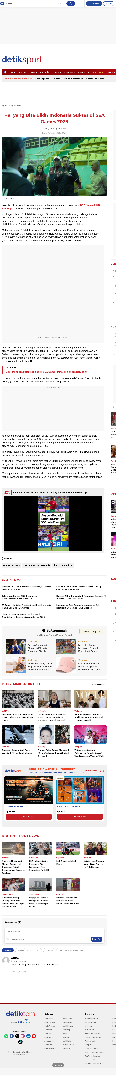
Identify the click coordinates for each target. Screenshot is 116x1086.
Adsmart (88, 1026)
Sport (5, 105)
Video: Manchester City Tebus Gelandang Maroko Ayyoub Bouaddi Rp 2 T (52, 492)
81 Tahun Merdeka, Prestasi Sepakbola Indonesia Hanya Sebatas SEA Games (26, 606)
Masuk (109, 3)
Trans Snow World (93, 1037)
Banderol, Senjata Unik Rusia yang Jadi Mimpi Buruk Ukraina (17, 751)
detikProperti (50, 1048)
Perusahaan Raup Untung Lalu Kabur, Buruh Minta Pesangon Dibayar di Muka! (13, 902)
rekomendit (90, 1060)
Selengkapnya (98, 684)
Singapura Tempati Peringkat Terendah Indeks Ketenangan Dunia (39, 902)
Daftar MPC (94, 3)
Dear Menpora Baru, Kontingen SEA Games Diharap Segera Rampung (47, 372)
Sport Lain (97, 72)
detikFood (67, 1022)
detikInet (48, 1030)
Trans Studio (90, 1041)
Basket (57, 72)
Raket (34, 72)
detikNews (48, 1018)
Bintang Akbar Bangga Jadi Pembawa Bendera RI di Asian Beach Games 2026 (81, 597)
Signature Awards (92, 1033)
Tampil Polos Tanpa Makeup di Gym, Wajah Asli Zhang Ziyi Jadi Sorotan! (53, 753)
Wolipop (67, 1030)
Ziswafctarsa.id (91, 1048)
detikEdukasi (49, 1022)
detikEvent (89, 1030)
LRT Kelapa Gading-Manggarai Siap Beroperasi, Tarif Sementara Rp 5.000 (39, 865)
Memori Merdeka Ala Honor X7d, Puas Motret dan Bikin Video (67, 900)
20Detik (66, 1037)
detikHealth (68, 1026)
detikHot (48, 1033)
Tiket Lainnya (91, 771)
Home (13, 72)
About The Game (95, 78)
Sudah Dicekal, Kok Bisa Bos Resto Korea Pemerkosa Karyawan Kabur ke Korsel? (52, 717)
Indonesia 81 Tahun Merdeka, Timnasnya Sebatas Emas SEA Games (26, 588)
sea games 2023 (11, 565)
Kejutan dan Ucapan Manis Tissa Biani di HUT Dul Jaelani (94, 864)
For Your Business (92, 1056)
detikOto (48, 1045)
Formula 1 (45, 72)
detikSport (48, 1037)
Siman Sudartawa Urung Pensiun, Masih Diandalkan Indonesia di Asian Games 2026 (23, 615)
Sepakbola (69, 72)
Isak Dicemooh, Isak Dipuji (66, 862)
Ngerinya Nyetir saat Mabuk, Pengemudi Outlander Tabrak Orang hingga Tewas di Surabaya (13, 867)
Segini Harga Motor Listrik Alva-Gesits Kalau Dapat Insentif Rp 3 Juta (17, 717)
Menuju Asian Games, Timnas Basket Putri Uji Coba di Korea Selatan (78, 588)
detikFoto (67, 1041)
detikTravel (68, 1018)
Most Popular (42, 78)
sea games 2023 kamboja (37, 565)
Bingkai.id (89, 1045)
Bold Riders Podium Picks (18, 78)
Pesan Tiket (28, 817)
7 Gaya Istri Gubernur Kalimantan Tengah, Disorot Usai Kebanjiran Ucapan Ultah (89, 753)
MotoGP (23, 72)
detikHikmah (68, 1045)
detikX (66, 1033)
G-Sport (56, 78)
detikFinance (49, 1026)
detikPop (67, 1048)
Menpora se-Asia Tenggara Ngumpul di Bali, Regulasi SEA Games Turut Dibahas (78, 606)
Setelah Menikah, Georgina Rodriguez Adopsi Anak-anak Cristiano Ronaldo (88, 717)
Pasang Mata (90, 1022)
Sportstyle (83, 72)
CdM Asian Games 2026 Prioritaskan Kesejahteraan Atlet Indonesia (20, 597)
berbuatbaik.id (91, 1018)
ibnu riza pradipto (63, 565)
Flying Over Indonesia (94, 1052)
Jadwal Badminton (73, 78)
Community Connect (94, 1063)
